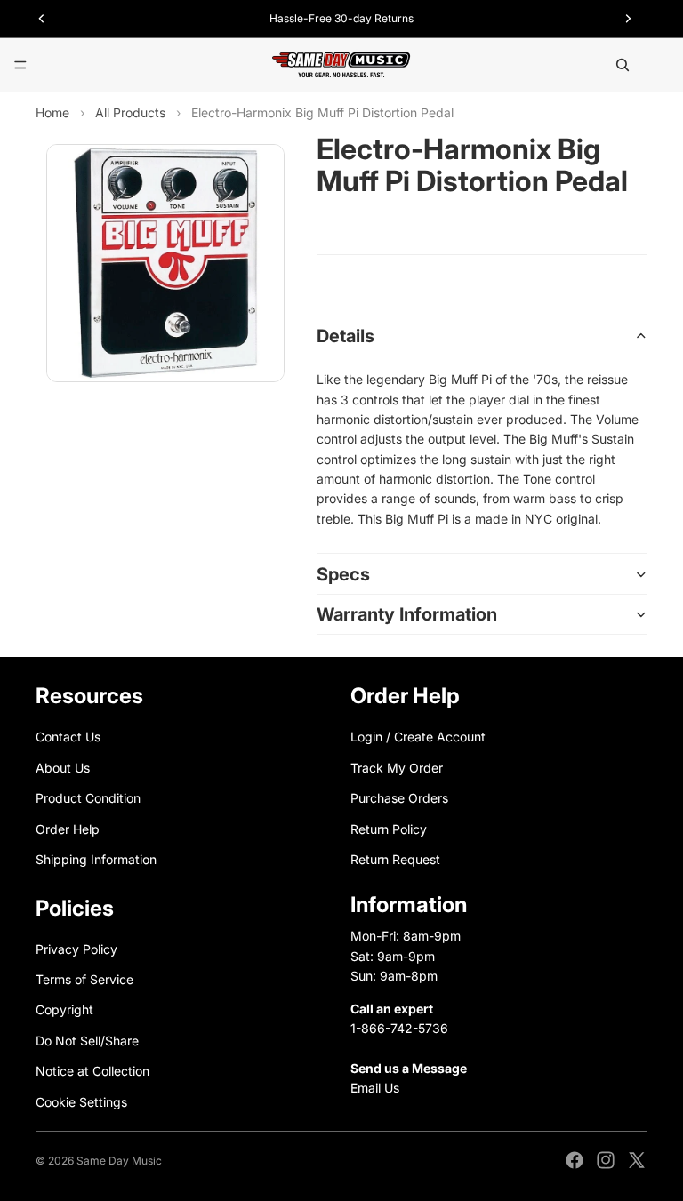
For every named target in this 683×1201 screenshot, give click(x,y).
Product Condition (88, 798)
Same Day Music (119, 1160)
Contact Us (68, 737)
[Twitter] (636, 1160)
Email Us (374, 1087)
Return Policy (388, 829)
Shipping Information (96, 859)
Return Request (395, 859)
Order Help (68, 829)
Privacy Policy (76, 949)
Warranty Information (407, 614)
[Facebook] (574, 1160)
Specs (343, 574)
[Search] (622, 64)
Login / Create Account (418, 737)
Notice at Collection (92, 1071)
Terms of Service (84, 979)
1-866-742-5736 (399, 1028)
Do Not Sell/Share (87, 1040)
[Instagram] (605, 1160)
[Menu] (20, 64)
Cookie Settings (81, 1101)
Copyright (64, 1010)
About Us (63, 767)
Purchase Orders (399, 798)
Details (345, 336)
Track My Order (396, 767)
